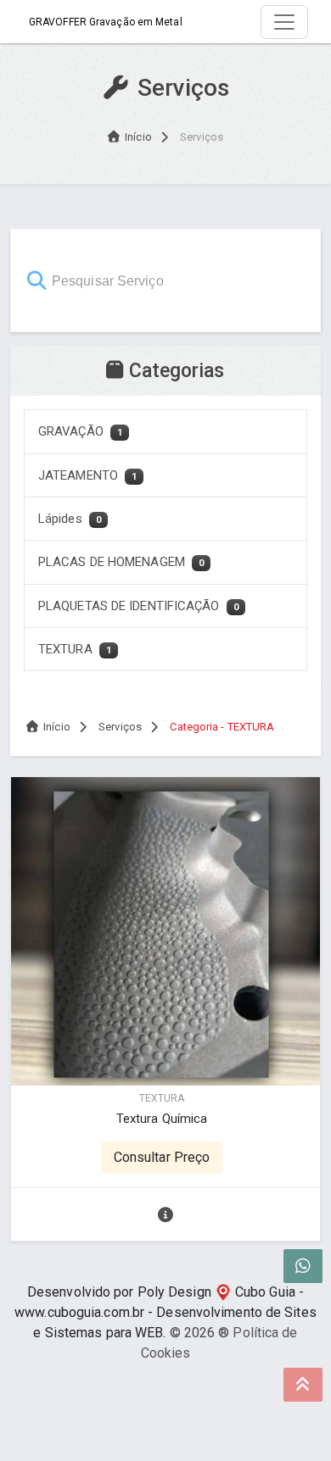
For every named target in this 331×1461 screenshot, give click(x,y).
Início (138, 137)
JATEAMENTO (87, 475)
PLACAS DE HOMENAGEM (121, 561)
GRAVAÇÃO (80, 431)
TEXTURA (74, 649)
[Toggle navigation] (284, 22)
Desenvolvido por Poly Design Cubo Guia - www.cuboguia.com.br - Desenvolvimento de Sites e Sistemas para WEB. (165, 1312)
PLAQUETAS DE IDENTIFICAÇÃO (138, 606)
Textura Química (162, 1118)
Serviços (120, 726)
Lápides (69, 518)
